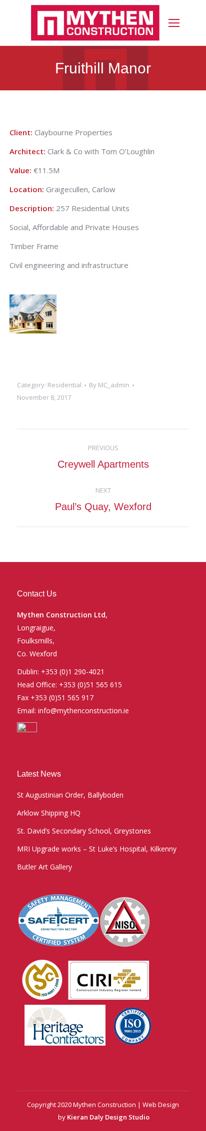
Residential (65, 384)
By (109, 384)
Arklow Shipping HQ (48, 813)
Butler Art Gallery (44, 866)
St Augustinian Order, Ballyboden (70, 795)
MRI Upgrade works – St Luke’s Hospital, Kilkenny (96, 848)
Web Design (160, 1104)
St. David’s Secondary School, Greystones (84, 831)
